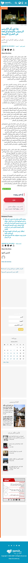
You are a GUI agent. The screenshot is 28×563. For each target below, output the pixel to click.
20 (10, 356)
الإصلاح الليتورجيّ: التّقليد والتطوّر (16, 459)
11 (4, 353)
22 (17, 356)
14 (14, 353)
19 (7, 356)
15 (17, 353)
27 (10, 359)
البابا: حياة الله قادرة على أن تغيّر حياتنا (16, 444)
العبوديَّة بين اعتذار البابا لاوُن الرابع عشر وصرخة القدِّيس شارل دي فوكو (17, 437)
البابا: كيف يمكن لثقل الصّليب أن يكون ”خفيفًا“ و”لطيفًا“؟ (16, 467)
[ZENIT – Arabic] (8, 3)
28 (14, 359)
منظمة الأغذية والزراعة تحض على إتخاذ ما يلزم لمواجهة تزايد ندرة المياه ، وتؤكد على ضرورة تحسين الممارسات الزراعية (15, 221)
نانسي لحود (22, 46)
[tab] (8, 480)
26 (7, 359)
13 (10, 353)
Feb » (7, 362)
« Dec (4, 362)
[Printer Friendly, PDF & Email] (6, 189)
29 (17, 359)
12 (7, 353)
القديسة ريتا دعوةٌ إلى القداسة (15, 451)
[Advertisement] (14, 293)
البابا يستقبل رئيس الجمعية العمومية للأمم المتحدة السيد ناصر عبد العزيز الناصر (14, 227)
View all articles (6, 261)
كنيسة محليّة (4, 8)
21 (14, 356)
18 (4, 356)
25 (4, 359)
